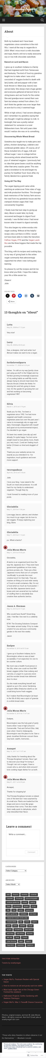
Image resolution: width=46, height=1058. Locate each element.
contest (25, 902)
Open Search (42, 20)
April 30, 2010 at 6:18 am (16, 473)
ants (8, 894)
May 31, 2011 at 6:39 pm (16, 782)
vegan (21, 941)
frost (14, 910)
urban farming (11, 941)
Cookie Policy (12, 1048)
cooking (32, 902)
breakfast (24, 894)
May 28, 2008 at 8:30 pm (16, 345)
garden (21, 910)
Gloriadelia (12, 506)
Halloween (23, 914)
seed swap (10, 933)
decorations (17, 906)
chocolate (10, 898)
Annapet (11, 748)
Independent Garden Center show (17, 918)
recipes (9, 929)
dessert (26, 906)
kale (21, 922)
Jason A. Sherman (16, 606)
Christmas (19, 898)
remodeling (18, 929)
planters (22, 925)
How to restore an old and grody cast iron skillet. (23, 986)
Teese (17, 937)
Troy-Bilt (24, 937)
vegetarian (30, 945)
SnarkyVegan (23, 9)
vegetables (20, 945)
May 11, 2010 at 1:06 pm (16, 509)
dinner (34, 906)
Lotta (9, 324)
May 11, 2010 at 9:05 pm (16, 552)
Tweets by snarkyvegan (11, 963)
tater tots (9, 937)
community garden (32, 898)
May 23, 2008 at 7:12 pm (16, 327)
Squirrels (30, 933)
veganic (28, 941)
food (8, 910)
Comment (31, 852)
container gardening (13, 902)
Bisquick (15, 894)
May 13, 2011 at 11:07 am (16, 751)
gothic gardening (12, 914)
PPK (19, 240)
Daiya (8, 906)
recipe (30, 925)
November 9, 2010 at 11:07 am (18, 713)
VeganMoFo (10, 945)
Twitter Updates (10, 959)
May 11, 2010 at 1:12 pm (16, 535)
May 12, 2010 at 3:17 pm (16, 609)
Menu (4, 20)
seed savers (28, 929)
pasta (8, 925)
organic (34, 922)
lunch (27, 922)
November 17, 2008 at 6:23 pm (18, 365)
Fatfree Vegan (10, 240)
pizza (15, 925)
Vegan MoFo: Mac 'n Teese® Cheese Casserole (23, 1002)
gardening (29, 910)
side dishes (20, 933)
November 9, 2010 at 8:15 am (18, 648)
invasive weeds (11, 922)
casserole (34, 894)
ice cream (33, 914)
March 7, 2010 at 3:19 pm (16, 407)
